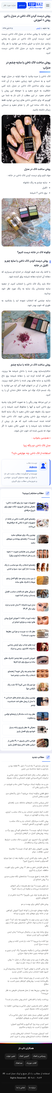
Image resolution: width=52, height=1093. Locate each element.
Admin (33, 467)
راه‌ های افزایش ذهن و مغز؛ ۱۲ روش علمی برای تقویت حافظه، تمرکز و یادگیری (26, 869)
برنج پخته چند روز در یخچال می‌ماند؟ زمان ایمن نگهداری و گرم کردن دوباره (27, 934)
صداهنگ (19, 1063)
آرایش (38, 28)
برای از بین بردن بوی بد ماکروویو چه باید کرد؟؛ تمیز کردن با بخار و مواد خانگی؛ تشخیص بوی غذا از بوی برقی (27, 922)
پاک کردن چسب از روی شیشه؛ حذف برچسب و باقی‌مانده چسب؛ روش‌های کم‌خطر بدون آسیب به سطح (28, 981)
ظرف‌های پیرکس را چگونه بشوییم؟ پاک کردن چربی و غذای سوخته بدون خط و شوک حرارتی (26, 952)
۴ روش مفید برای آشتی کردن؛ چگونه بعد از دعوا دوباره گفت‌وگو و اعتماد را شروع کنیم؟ (26, 860)
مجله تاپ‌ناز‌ (35, 5)
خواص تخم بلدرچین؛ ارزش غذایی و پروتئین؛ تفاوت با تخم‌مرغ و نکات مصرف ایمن (26, 1007)
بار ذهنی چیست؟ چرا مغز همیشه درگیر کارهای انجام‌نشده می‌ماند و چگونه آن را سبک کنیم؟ (29, 887)
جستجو (22, 5)
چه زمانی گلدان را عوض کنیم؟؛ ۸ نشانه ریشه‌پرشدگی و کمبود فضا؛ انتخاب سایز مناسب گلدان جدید (26, 970)
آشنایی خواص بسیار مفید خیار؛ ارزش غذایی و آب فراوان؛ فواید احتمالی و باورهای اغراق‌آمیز (28, 1017)
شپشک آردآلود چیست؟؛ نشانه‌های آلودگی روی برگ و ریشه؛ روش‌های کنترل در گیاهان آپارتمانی (26, 832)
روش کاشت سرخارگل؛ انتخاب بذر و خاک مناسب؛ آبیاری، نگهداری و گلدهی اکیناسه (28, 823)
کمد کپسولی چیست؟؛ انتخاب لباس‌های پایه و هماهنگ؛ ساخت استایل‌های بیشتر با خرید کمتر (29, 1035)
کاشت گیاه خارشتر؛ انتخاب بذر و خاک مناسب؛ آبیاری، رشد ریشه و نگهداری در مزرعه (26, 814)
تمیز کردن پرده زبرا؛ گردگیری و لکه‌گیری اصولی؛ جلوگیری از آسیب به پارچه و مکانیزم (29, 1026)
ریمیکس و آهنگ (39, 1056)
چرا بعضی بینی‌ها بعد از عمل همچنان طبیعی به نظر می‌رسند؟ (27, 992)
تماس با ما (20, 1087)
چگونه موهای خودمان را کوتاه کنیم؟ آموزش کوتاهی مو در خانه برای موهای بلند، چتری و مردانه (27, 912)
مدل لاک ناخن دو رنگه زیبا (36, 445)
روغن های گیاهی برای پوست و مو (34, 904)
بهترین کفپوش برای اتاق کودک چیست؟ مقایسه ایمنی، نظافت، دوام (28, 850)
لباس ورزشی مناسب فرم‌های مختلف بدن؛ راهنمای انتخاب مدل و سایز (28, 804)
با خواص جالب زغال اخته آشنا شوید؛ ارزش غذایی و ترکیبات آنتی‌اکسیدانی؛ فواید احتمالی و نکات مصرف (27, 777)
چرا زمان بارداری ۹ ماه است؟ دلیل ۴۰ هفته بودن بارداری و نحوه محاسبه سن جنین (28, 767)
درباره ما (32, 1087)
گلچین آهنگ (24, 1056)
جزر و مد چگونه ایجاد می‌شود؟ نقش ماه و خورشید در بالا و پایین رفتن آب (26, 786)
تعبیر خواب (10, 1056)
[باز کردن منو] (47, 5)
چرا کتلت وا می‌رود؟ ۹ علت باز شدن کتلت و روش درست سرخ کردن (28, 943)
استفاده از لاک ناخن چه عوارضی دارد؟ (31, 453)
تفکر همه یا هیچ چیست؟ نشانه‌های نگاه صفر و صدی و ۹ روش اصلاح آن (26, 878)
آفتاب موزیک (31, 1063)
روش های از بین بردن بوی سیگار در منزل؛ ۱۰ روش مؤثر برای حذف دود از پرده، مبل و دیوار (28, 961)
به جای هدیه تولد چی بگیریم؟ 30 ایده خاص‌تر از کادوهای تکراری (28, 897)
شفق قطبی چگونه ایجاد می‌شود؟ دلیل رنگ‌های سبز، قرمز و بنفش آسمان (26, 795)
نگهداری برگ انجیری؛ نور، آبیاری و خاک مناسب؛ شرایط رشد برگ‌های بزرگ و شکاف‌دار (26, 841)
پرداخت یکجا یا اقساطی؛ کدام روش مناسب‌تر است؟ (26, 999)
